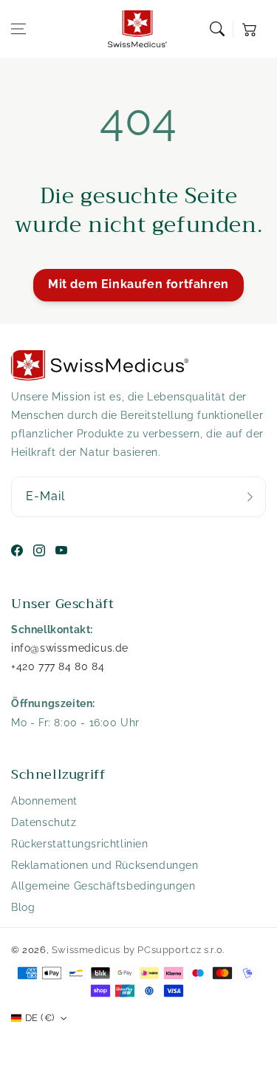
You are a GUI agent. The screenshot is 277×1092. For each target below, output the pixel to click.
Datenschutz (44, 822)
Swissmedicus (86, 949)
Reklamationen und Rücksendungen (105, 865)
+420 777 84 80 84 (57, 666)
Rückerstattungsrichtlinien (79, 844)
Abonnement (44, 801)
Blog (23, 907)
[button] (18, 29)
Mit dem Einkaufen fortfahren (138, 284)
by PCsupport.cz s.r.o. (174, 949)
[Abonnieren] (249, 497)
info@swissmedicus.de (70, 648)
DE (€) (39, 1017)
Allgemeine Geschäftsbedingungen (103, 886)
